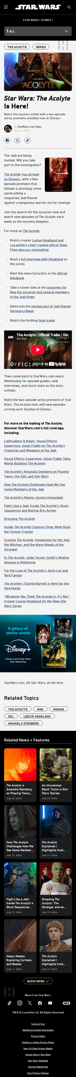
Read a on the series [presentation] (38, 261)
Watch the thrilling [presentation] (32, 320)
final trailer (47, 320)
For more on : (22, 231)
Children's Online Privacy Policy (38, 1042)
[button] (38, 981)
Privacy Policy (38, 1036)
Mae (40, 709)
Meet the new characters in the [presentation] (38, 275)
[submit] (69, 7)
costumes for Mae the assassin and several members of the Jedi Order (39, 292)
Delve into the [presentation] (40, 308)
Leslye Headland (37, 716)
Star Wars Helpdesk (38, 1060)
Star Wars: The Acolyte (37, 404)
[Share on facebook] (7, 140)
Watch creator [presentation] (38, 245)
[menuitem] (6, 7)
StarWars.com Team (30, 126)
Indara (58, 709)
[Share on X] (17, 140)
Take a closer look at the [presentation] (39, 292)
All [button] (12, 31)
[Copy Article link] (27, 140)
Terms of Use (38, 1023)
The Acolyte (31, 231)
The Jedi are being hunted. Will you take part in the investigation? (22, 160)
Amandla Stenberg (23, 723)
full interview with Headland (42, 259)
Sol (11, 716)
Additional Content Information (38, 1030)
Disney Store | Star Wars (38, 1054)
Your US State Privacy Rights (38, 1048)
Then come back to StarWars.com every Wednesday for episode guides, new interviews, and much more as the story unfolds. (34, 383)
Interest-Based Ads (38, 1066)
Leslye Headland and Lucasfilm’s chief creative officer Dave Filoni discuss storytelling (38, 245)
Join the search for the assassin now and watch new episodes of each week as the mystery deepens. (34, 216)
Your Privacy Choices (38, 1073)
